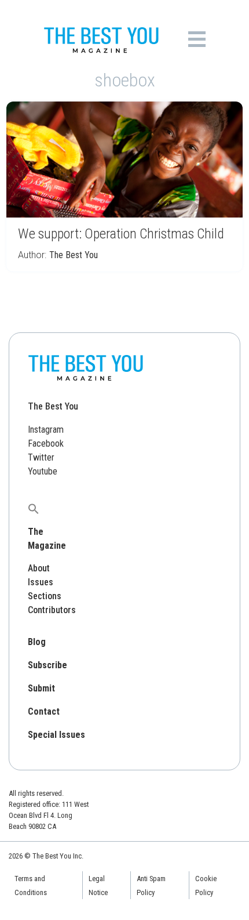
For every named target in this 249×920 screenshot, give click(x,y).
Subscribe (47, 665)
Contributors (52, 609)
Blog (37, 641)
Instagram (46, 429)
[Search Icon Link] (33, 508)
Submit (41, 688)
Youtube (42, 471)
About (39, 568)
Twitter (41, 457)
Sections (44, 596)
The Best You (73, 254)
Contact (44, 711)
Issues (40, 582)
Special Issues (56, 734)
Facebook (46, 443)
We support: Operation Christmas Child (121, 234)
